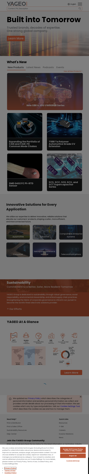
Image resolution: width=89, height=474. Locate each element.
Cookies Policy (10, 473)
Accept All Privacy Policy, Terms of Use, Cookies (73, 450)
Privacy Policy (10, 468)
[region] (44, 459)
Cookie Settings (72, 461)
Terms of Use (10, 470)
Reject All (73, 456)
